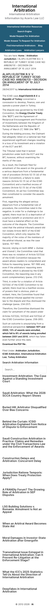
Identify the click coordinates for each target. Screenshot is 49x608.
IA (32, 604)
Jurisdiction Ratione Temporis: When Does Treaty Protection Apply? (22, 475)
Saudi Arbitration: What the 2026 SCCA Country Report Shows (24, 394)
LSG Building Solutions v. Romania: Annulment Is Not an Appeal (22, 509)
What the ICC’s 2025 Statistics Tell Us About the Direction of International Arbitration (22, 574)
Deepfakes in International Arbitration (19, 590)
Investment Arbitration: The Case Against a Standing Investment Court (24, 378)
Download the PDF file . (14, 344)
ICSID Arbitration (11, 353)
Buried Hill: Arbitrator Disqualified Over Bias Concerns (24, 409)
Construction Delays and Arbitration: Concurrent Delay (21, 460)
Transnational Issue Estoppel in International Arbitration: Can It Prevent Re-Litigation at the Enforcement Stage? (22, 556)
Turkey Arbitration (17, 357)
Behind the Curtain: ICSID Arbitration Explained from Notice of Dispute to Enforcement (24, 424)
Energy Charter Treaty (30, 113)
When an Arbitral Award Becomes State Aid (24, 525)
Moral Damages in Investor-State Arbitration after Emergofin (24, 539)
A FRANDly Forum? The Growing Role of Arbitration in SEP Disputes (23, 492)
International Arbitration (24, 8)
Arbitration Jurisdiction (28, 350)
